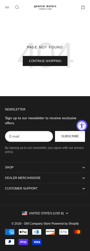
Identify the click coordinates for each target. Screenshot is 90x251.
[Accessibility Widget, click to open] (82, 125)
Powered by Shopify (65, 223)
